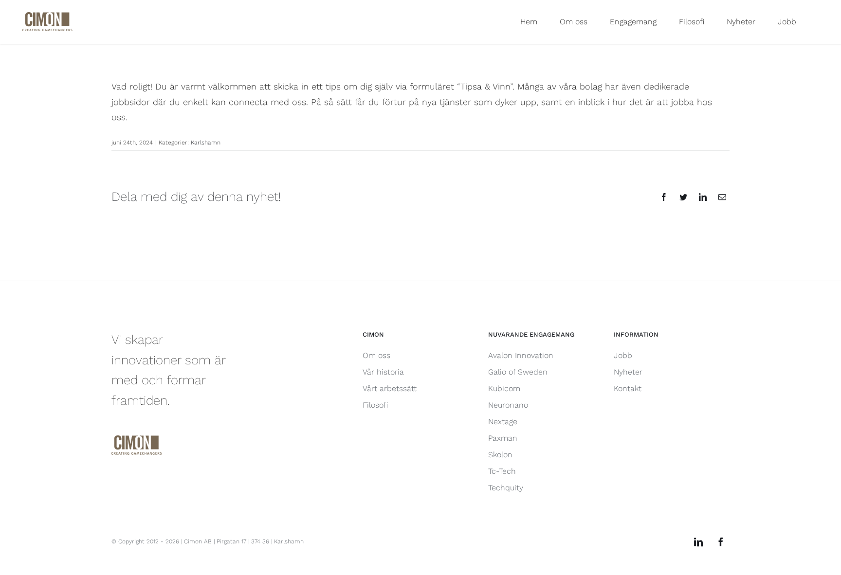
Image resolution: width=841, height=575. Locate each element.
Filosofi (375, 405)
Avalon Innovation (520, 355)
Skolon (500, 454)
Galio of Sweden (518, 372)
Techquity (505, 487)
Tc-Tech (502, 471)
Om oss (376, 355)
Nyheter (628, 372)
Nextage (502, 421)
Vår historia (383, 372)
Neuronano (508, 405)
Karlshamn (205, 142)
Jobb (623, 355)
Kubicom (504, 388)
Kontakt (627, 388)
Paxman (502, 438)
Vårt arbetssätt (390, 388)
